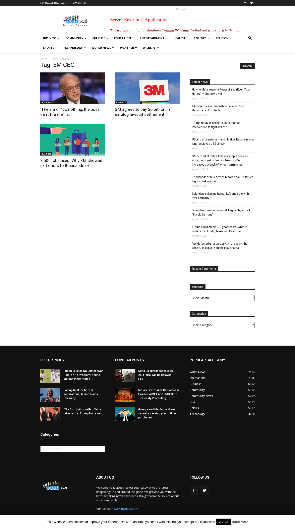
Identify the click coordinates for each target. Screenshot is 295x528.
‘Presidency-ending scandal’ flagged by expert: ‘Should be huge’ (221, 212)
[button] (250, 38)
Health (179, 38)
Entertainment (152, 38)
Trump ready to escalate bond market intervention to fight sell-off (216, 125)
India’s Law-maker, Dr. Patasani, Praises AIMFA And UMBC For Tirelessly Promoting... (158, 394)
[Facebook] (245, 3)
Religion (222, 38)
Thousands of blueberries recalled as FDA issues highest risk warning (222, 179)
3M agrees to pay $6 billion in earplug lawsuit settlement (142, 112)
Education (122, 38)
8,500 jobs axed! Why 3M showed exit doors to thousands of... (71, 163)
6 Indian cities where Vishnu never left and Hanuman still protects (218, 108)
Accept (223, 522)
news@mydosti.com (125, 509)
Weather (127, 48)
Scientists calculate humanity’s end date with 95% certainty (220, 195)
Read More (240, 522)
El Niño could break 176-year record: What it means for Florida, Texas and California (219, 229)
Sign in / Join (79, 2)
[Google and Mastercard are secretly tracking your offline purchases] (125, 414)
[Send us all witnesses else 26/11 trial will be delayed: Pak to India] (125, 375)
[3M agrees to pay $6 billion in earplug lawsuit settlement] (147, 88)
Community (74, 38)
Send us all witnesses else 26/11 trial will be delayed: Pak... (155, 374)
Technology (72, 48)
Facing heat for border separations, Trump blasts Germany (81, 394)
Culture (98, 38)
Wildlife (149, 48)
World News (101, 48)
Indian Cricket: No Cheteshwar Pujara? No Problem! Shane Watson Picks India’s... (83, 374)
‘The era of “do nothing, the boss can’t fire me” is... (70, 112)
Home (43, 58)
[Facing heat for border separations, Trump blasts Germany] (50, 395)
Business (49, 38)
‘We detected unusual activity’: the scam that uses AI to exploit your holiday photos (220, 245)
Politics (200, 38)
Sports (48, 48)
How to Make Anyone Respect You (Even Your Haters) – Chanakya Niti (221, 91)
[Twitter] (252, 3)
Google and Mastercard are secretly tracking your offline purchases (157, 413)
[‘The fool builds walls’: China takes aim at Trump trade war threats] (50, 414)
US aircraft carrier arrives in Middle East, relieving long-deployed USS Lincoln (223, 141)
